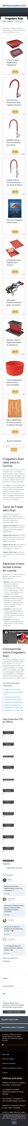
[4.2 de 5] (16, 194)
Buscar (14, 450)
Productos (10, 21)
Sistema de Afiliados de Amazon (12, 1068)
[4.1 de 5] (15, 354)
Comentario (7, 961)
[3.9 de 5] (16, 314)
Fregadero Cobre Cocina (9, 1019)
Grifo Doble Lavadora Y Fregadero (13, 1027)
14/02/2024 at (11, 940)
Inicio (4, 21)
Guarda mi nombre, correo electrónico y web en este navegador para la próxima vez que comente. (13, 1005)
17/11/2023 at (11, 921)
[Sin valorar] (17, 234)
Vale (14, 1122)
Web (4, 993)
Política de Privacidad (8, 1063)
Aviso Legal (5, 1054)
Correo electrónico (9, 986)
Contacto (5, 1072)
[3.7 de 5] (16, 114)
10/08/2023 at (11, 900)
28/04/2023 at (11, 881)
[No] (26, 1119)
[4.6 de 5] (15, 154)
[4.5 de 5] (16, 74)
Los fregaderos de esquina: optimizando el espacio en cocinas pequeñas (13, 1092)
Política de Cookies (8, 1059)
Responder (7, 893)
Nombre (6, 978)
